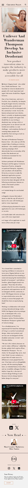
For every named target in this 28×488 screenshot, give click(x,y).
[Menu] (2, 4)
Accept (9, 482)
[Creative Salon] (14, 5)
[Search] (25, 5)
